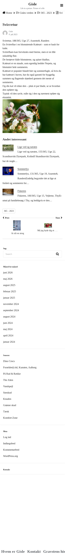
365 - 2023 (46, 13)
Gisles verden (26, 13)
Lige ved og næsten (27, 147)
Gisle (32, 4)
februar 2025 (9, 291)
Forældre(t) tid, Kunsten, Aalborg (19, 367)
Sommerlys (23, 169)
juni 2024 (8, 323)
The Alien (8, 380)
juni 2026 (8, 272)
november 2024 (11, 304)
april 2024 (8, 335)
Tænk (6, 411)
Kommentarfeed (11, 449)
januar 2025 (9, 297)
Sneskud (7, 392)
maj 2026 (7, 278)
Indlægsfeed (9, 443)
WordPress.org (10, 456)
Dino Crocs (9, 361)
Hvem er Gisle (13, 551)
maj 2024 (7, 329)
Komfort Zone (10, 417)
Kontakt (34, 551)
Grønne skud (9, 405)
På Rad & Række (12, 373)
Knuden (7, 399)
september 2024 (11, 310)
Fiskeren (22, 191)
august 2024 (9, 316)
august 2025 (9, 285)
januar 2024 (9, 341)
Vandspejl (8, 386)
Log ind (7, 437)
